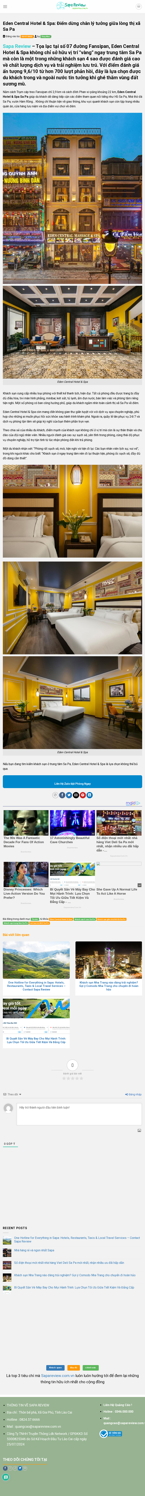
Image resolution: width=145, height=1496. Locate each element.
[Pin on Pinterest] (83, 795)
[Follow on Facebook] (5, 1468)
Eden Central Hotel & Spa (61, 919)
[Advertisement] (72, 1194)
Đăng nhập (135, 1094)
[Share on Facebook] (62, 795)
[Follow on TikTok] (15, 1468)
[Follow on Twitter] (20, 1468)
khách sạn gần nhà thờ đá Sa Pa (111, 919)
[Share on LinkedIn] (89, 795)
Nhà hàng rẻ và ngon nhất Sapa (34, 1250)
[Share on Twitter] (69, 795)
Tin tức (35, 919)
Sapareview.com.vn (57, 1375)
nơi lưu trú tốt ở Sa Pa (39, 923)
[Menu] (5, 6)
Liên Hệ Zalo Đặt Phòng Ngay (72, 783)
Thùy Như (45, 36)
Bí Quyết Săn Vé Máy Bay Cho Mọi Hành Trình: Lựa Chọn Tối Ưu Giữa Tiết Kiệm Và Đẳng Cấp (74, 1287)
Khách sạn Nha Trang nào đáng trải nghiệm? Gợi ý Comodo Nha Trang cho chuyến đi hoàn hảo (75, 1275)
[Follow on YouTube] (25, 1468)
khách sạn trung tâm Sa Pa (16, 923)
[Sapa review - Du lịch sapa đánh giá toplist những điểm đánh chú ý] (73, 6)
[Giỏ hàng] (139, 7)
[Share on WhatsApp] (55, 795)
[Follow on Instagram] (10, 1468)
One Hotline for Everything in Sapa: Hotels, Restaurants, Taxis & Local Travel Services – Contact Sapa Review (77, 1239)
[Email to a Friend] (76, 795)
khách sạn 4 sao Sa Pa (85, 919)
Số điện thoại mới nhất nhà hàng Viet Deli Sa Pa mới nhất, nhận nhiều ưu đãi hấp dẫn (69, 1263)
